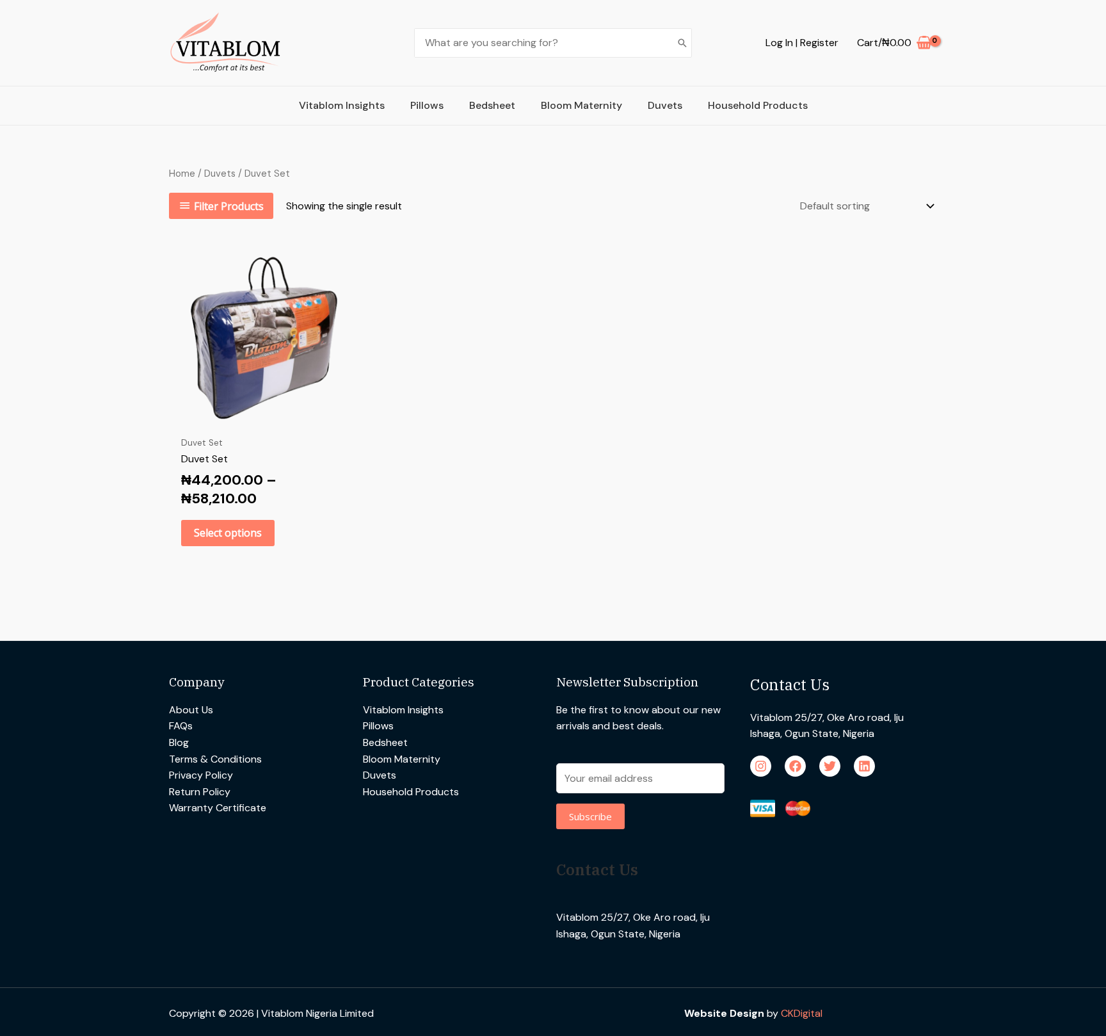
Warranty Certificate (217, 807)
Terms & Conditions (215, 759)
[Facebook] (795, 766)
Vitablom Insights (342, 105)
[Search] (682, 43)
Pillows (427, 105)
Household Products (758, 105)
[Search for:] (543, 43)
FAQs (181, 725)
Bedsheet (492, 105)
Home (182, 173)
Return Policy (199, 791)
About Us (191, 709)
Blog (179, 742)
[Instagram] (760, 766)
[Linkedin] (864, 766)
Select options (228, 533)
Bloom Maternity (581, 105)
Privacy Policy (201, 775)
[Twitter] (829, 766)
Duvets (665, 105)
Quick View (260, 416)
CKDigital (801, 1013)
